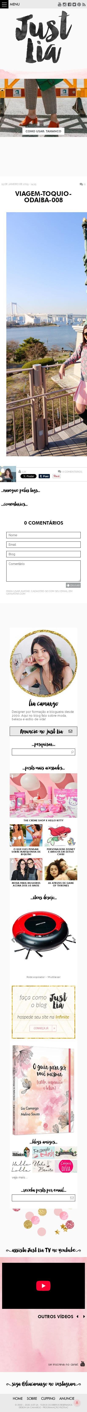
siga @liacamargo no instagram (43, 1384)
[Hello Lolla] (21, 1166)
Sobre (32, 1398)
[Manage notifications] (77, 1402)
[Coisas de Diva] (66, 1166)
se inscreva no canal (63, 1364)
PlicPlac (64, 1408)
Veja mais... (19, 1177)
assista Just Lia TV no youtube (43, 1250)
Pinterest (79, 4)
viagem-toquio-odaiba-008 (43, 197)
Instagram (65, 4)
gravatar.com (15, 593)
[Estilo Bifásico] (21, 1153)
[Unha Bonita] (43, 1166)
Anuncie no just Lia (41, 731)
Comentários (72, 471)
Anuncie (66, 1398)
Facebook (69, 4)
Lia (24, 471)
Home (18, 1398)
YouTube (60, 4)
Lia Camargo (34, 1408)
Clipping (48, 1398)
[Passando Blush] (43, 1153)
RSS (84, 4)
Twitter (74, 4)
